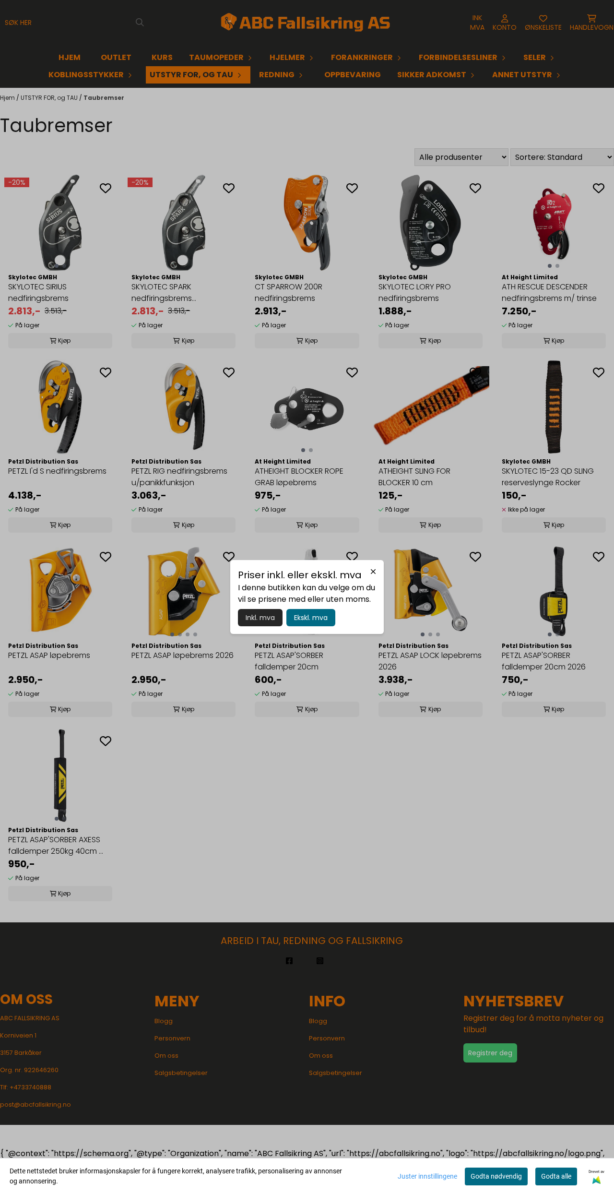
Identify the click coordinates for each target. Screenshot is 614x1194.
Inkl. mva (260, 617)
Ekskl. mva (311, 617)
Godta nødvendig (496, 1176)
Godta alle (556, 1176)
